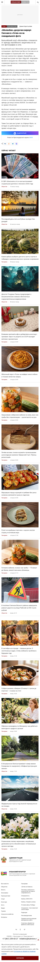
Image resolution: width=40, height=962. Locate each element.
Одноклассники (20, 929)
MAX (31, 137)
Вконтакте (16, 929)
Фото (2, 905)
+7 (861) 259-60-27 (10, 939)
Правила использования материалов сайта (28, 919)
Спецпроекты (25, 896)
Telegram (24, 929)
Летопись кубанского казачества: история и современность (28, 891)
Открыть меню (2, 2)
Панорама (24, 883)
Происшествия (5, 896)
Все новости (5, 883)
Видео (3, 908)
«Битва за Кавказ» (27, 886)
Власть (3, 890)
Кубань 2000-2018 (26, 899)
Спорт (4, 26)
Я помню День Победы (28, 905)
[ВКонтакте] (5, 143)
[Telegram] (12, 143)
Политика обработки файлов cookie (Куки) (27, 923)
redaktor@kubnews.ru (28, 939)
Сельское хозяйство (7, 914)
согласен (20, 958)
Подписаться (21, 133)
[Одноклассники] (8, 143)
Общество (4, 886)
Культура (4, 902)
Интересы (4, 917)
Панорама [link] (4, 262)
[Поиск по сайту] (37, 2)
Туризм (3, 911)
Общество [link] (4, 186)
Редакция (24, 912)
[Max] (16, 143)
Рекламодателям (26, 915)
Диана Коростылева (25, 26)
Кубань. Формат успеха (28, 902)
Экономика (4, 893)
